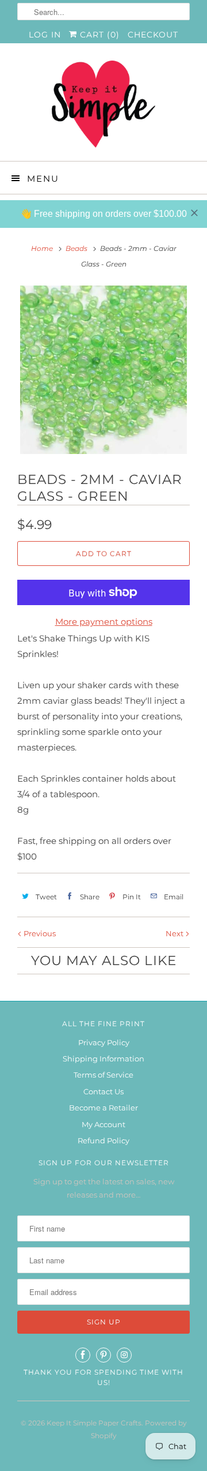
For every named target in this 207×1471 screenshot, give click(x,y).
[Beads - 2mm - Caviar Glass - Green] (103, 369)
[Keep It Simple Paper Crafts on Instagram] (124, 1355)
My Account (103, 1124)
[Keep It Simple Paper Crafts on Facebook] (82, 1355)
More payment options (103, 621)
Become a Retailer (103, 1107)
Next (175, 933)
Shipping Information (103, 1058)
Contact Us (103, 1091)
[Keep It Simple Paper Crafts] (103, 106)
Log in (45, 34)
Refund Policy (103, 1140)
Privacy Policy (103, 1042)
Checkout (153, 34)
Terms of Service (103, 1074)
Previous (39, 933)
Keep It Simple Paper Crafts (94, 1423)
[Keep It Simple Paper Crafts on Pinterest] (103, 1355)
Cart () (98, 34)
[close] (194, 212)
